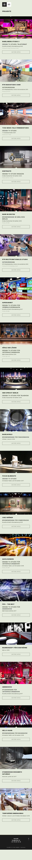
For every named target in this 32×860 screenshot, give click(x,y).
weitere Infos (16, 52)
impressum (22, 847)
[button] (9, 4)
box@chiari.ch (16, 840)
